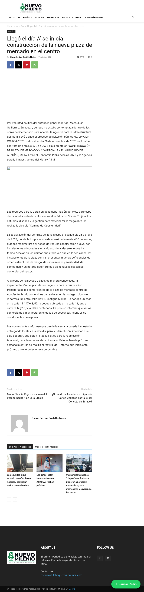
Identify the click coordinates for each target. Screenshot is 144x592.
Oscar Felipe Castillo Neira (23, 57)
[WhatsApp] (34, 64)
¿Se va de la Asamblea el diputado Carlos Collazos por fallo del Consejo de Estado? (72, 398)
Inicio (12, 17)
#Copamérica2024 (94, 17)
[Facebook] (10, 64)
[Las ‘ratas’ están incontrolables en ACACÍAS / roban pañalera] (49, 463)
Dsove (72, 588)
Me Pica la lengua (71, 17)
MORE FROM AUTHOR (47, 447)
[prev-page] (9, 499)
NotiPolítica (25, 17)
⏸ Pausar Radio (126, 584)
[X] (18, 64)
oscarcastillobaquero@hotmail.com (61, 575)
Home (10, 26)
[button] (133, 17)
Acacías (39, 17)
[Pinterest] (26, 64)
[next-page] (15, 499)
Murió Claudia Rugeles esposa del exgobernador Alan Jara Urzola (27, 396)
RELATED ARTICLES (20, 447)
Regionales (53, 17)
